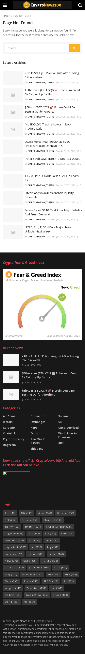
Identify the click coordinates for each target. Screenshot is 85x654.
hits (34, 540)
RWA (54, 574)
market (35, 554)
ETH (67, 533)
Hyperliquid (15, 547)
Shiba (11, 581)
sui (60, 422)
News (11, 560)
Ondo (34, 433)
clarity (12, 526)
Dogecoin (9, 445)
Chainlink (9, 433)
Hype (51, 540)
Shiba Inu (37, 448)
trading (12, 594)
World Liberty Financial (67, 435)
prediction (39, 567)
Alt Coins (9, 416)
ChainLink (53, 519)
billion (45, 513)
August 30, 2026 (66, 82)
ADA (26, 513)
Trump (60, 594)
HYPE (34, 427)
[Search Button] (74, 48)
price (60, 567)
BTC (10, 519)
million (56, 554)
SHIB (71, 574)
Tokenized (36, 588)
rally (11, 574)
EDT (34, 533)
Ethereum (37, 416)
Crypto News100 (21, 621)
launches (14, 554)
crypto (33, 526)
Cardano (9, 427)
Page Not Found (22, 16)
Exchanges (38, 422)
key (52, 547)
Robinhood (32, 574)
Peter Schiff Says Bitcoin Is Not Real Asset (52, 159)
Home (6, 16)
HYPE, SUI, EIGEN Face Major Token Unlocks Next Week (49, 229)
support (13, 588)
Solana (63, 416)
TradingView (37, 594)
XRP (60, 443)
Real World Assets (38, 441)
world (12, 601)
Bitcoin (8, 422)
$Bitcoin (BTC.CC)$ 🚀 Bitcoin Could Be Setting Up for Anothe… (50, 109)
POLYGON (14, 567)
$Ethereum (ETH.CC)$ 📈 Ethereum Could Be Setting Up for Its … (52, 92)
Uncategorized (68, 427)
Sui (68, 581)
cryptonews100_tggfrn (40, 82)
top (56, 588)
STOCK (50, 581)
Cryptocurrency (13, 439)
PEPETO (50, 560)
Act (10, 513)
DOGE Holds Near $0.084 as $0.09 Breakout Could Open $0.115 (48, 144)
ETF (50, 533)
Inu (36, 547)
